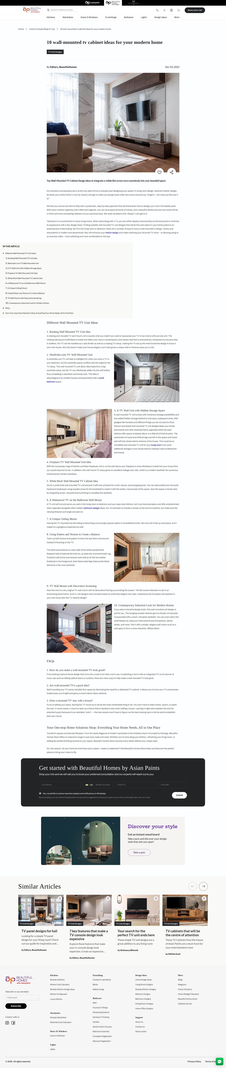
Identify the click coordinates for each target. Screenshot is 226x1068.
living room (156, 445)
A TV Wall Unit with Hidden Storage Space (25, 268)
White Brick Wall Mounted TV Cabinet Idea (25, 278)
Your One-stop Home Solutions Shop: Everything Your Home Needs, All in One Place (39, 313)
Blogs (180, 980)
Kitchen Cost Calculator (60, 985)
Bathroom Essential (101, 1031)
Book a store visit (195, 10)
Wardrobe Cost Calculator (60, 1022)
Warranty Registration (102, 1041)
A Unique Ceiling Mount (17, 288)
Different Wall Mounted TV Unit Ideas (20, 253)
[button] (129, 246)
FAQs (7, 308)
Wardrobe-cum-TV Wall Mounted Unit (23, 263)
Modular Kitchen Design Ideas (62, 989)
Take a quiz (139, 852)
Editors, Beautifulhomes (63, 67)
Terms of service (213, 1061)
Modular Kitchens (57, 980)
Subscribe (16, 1006)
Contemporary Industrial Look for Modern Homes (29, 303)
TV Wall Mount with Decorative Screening (24, 298)
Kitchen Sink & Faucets (102, 1027)
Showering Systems (101, 1012)
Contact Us (140, 1027)
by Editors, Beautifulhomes (34, 950)
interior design (112, 233)
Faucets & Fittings (100, 1008)
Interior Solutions (185, 989)
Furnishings (111, 17)
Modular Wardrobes (58, 1017)
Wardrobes (68, 17)
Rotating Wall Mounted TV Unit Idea (22, 258)
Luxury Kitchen (56, 999)
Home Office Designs (144, 1009)
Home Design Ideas (143, 980)
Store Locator (141, 1031)
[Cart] (178, 10)
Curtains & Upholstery (102, 980)
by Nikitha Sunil (173, 953)
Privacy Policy (194, 1061)
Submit (179, 795)
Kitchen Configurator (58, 994)
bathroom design (91, 508)
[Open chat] (219, 1061)
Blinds (95, 985)
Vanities (96, 1022)
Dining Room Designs (144, 1004)
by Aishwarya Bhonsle (128, 950)
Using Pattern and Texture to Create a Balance (26, 293)
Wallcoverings (98, 989)
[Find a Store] (171, 10)
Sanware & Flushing (101, 1017)
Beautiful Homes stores (187, 999)
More (176, 17)
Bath (95, 1003)
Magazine (182, 985)
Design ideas (160, 17)
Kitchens (51, 17)
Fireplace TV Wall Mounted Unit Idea (23, 273)
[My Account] (164, 10)
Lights (144, 17)
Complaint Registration (102, 1036)
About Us (139, 1022)
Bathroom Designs (143, 999)
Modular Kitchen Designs (145, 989)
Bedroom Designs (142, 994)
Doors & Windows (89, 17)
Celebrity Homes (185, 1004)
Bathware (128, 17)
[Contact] (157, 10)
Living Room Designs (144, 985)
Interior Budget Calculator (188, 994)
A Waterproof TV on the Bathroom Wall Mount (27, 283)
